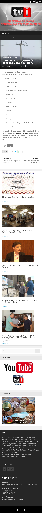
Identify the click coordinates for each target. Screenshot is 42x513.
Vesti (9, 57)
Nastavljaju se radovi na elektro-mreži (32, 160)
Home (5, 57)
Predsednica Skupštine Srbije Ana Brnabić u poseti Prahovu (20, 266)
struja (10, 146)
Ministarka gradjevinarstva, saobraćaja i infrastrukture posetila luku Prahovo (21, 301)
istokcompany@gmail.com (12, 499)
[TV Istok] (21, 12)
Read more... (5, 201)
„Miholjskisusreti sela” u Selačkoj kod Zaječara (18, 197)
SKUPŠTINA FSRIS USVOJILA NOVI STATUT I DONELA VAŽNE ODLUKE (18, 231)
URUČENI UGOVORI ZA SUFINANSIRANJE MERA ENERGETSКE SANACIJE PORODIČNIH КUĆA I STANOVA (19, 337)
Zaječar (15, 57)
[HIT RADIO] (18, 375)
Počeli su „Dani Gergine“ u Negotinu (11, 160)
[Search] (37, 351)
